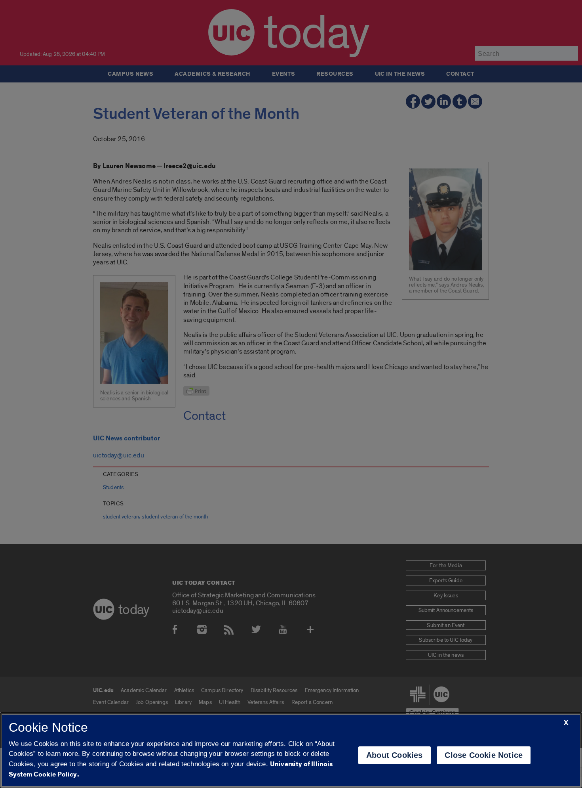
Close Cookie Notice (484, 755)
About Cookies (394, 755)
